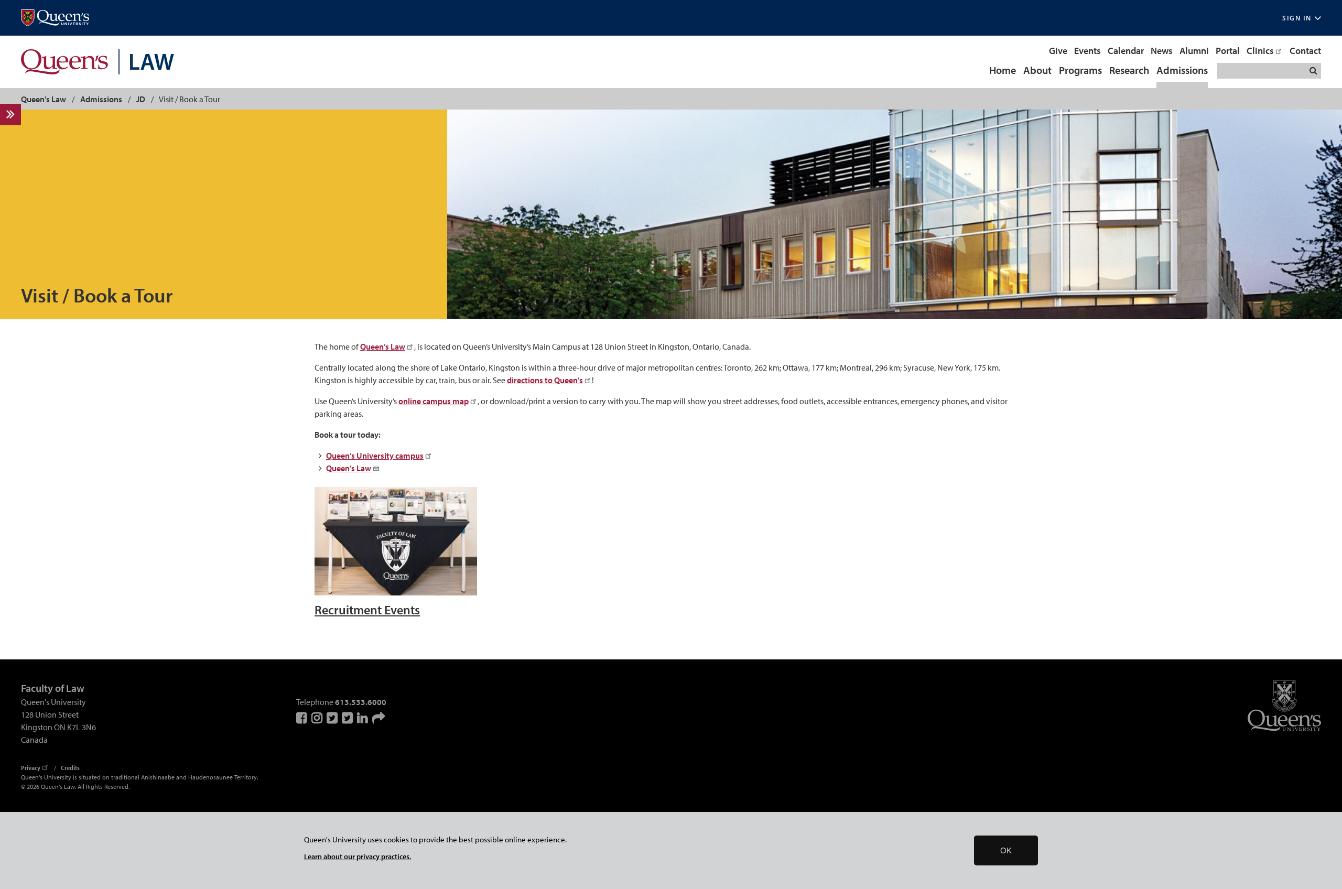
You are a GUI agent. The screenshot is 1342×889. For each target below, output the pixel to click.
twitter (348, 717)
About (1037, 71)
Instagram (317, 717)
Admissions (1182, 71)
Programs (1080, 71)
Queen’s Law (382, 346)
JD (140, 99)
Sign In (1297, 18)
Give (1058, 51)
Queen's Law (43, 99)
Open (16, 113)
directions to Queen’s (545, 380)
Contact (1305, 51)
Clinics (1260, 51)
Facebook (302, 717)
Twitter (333, 717)
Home (1002, 71)
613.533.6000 (360, 702)
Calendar (1126, 51)
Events (1087, 51)
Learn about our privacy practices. (357, 856)
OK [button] (1006, 850)
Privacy (30, 768)
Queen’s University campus (375, 455)
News (1162, 51)
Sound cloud (378, 717)
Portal (1228, 51)
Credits (70, 768)
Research (1129, 71)
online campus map (433, 401)
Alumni (1194, 51)
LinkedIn (363, 717)
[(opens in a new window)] (55, 18)
